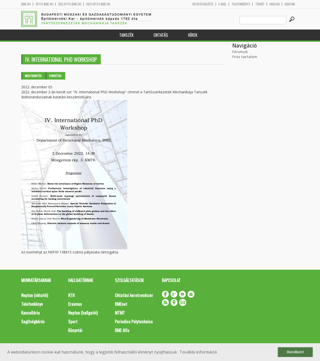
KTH (71, 295)
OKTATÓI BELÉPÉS (203, 4)
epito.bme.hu (44, 4)
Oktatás (161, 35)
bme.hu (26, 4)
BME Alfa (122, 330)
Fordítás (55, 76)
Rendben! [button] (295, 351)
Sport (73, 321)
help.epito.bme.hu (98, 4)
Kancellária (30, 312)
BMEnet (121, 304)
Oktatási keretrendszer (134, 295)
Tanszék (126, 35)
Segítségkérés (33, 321)
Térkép (259, 4)
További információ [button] (198, 352)
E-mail (222, 4)
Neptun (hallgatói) (83, 312)
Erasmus (75, 304)
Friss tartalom (244, 56)
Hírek (192, 35)
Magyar (290, 4)
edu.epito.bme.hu (69, 4)
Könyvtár (75, 330)
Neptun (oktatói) (34, 295)
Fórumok (240, 51)
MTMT (120, 312)
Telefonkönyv (241, 4)
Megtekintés (33, 76)
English (275, 4)
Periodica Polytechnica (134, 321)
